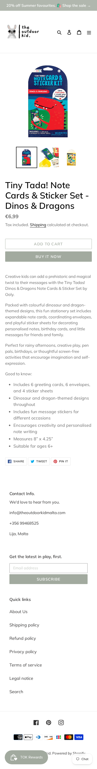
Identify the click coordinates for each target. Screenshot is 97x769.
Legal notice (21, 678)
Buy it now (48, 256)
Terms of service (25, 665)
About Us (18, 611)
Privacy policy (23, 651)
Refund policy (22, 638)
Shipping (38, 224)
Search (16, 691)
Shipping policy (24, 625)
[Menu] (89, 31)
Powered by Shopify (68, 753)
